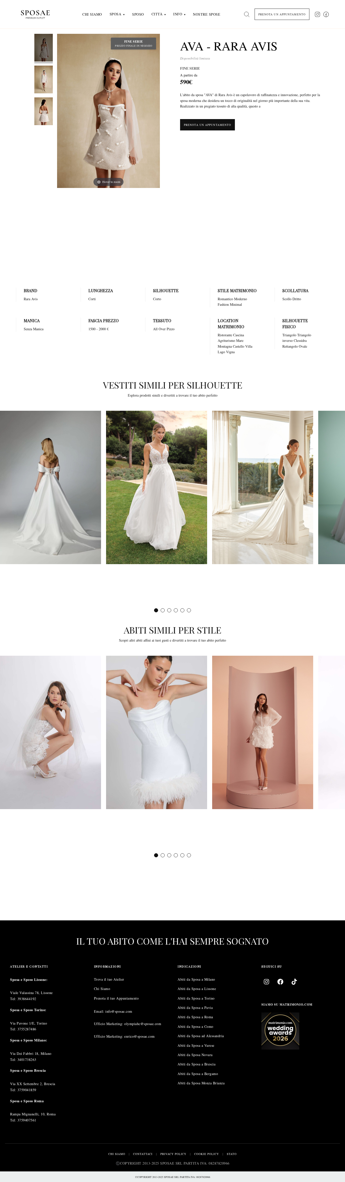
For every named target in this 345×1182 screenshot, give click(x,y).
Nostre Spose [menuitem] (206, 14)
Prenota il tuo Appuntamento (116, 998)
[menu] (151, 14)
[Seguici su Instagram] (317, 14)
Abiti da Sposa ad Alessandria (201, 1035)
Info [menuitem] (177, 14)
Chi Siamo (102, 988)
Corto (157, 298)
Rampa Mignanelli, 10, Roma (33, 1114)
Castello (238, 346)
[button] (156, 610)
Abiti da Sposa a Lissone (197, 988)
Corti (92, 298)
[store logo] (39, 14)
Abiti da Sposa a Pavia (195, 1007)
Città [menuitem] (157, 14)
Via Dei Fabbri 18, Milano (31, 1053)
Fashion (223, 304)
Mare (239, 340)
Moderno (240, 298)
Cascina (238, 335)
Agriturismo (226, 340)
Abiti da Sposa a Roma (195, 1016)
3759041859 (26, 1089)
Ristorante (225, 335)
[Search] (247, 14)
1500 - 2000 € (98, 328)
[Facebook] (280, 982)
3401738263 (26, 1059)
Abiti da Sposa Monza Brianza (201, 1083)
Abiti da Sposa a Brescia (196, 1064)
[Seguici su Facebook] (326, 14)
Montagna (225, 346)
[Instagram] (266, 982)
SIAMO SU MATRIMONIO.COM (286, 1004)
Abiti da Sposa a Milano (196, 979)
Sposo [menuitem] (138, 14)
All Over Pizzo (164, 328)
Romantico (225, 298)
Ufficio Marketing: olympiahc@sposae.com (127, 1023)
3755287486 (26, 1029)
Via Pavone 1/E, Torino (28, 1023)
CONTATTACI (143, 1154)
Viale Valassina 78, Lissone (31, 992)
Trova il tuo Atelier (109, 979)
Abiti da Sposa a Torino (196, 998)
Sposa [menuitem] (115, 14)
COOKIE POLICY (206, 1154)
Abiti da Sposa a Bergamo (198, 1073)
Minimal (236, 304)
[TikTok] (294, 982)
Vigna (230, 351)
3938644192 (26, 998)
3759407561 (26, 1120)
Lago (221, 351)
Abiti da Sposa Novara (195, 1054)
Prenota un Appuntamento (207, 125)
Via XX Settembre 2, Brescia (32, 1083)
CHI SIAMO (116, 1154)
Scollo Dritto (291, 298)
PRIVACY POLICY (173, 1154)
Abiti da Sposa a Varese (196, 1045)
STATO (232, 1154)
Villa (248, 346)
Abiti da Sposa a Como (195, 1026)
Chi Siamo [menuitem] (92, 14)
